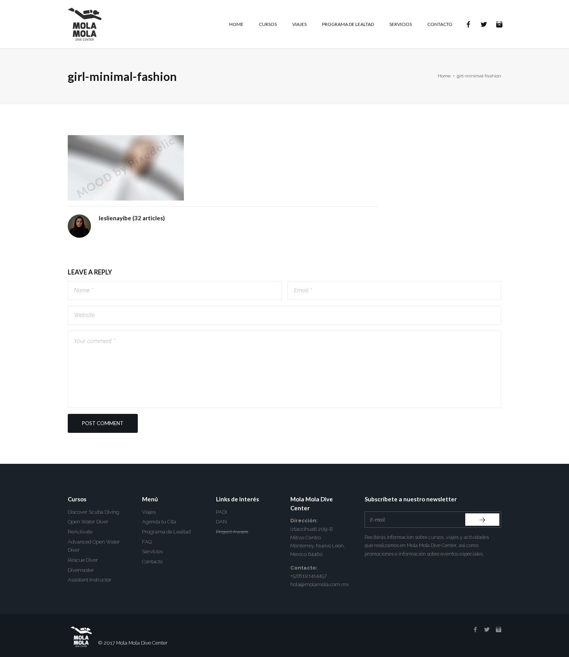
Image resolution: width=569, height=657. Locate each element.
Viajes (149, 512)
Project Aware (232, 532)
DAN (221, 522)
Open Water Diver (88, 522)
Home (444, 76)
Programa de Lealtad (166, 532)
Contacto (152, 561)
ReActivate (80, 532)
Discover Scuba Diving (93, 512)
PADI (221, 512)
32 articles (148, 217)
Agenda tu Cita (159, 522)
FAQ (147, 542)
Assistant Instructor (89, 580)
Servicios (152, 551)
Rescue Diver (83, 560)
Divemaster (81, 570)
